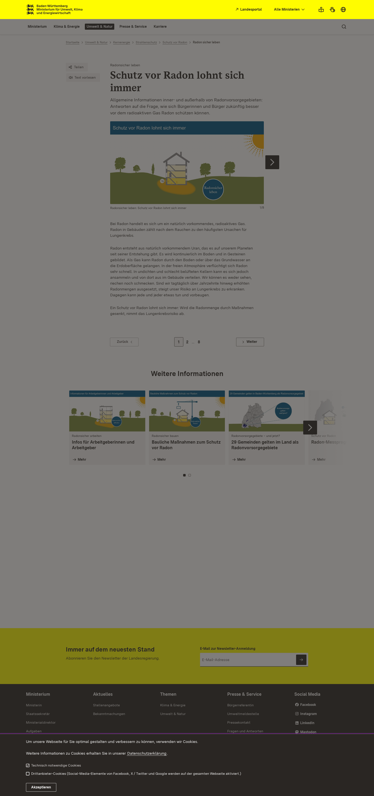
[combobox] (289, 10)
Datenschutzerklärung (146, 753)
